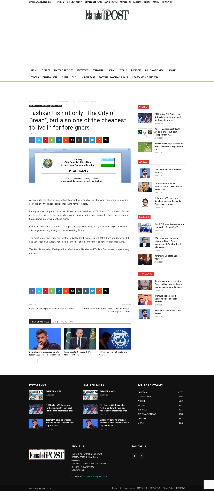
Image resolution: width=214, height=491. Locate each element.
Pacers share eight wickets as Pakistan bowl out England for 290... (168, 146)
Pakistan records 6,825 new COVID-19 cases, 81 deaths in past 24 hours (107, 310)
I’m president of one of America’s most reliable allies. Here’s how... (168, 186)
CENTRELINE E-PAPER (93, 2)
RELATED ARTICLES (40, 322)
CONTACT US (167, 2)
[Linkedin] (59, 140)
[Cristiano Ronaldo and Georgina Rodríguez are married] (145, 299)
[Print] (79, 140)
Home (34, 70)
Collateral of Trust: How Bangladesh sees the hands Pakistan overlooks (167, 201)
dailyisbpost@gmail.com (95, 476)
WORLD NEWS (56, 106)
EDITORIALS (99, 70)
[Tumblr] (86, 140)
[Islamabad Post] (107, 14)
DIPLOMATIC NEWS (155, 70)
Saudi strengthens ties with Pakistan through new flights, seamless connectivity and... (168, 284)
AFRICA (156, 2)
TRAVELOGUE (125, 2)
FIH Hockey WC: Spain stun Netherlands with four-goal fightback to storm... (167, 117)
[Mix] (99, 140)
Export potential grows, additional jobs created (51, 308)
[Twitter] (39, 140)
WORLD (123, 70)
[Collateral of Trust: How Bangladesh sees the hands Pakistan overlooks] (145, 202)
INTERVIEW (83, 70)
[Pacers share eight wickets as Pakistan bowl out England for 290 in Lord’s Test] (145, 147)
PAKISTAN (137, 2)
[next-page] (36, 360)
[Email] (72, 140)
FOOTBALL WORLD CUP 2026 (113, 77)
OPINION (60, 2)
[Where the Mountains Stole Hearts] (145, 314)
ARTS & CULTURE (111, 2)
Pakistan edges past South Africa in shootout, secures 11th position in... (167, 132)
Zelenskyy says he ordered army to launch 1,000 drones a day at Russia (60, 423)
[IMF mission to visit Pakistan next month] (115, 339)
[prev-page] (31, 360)
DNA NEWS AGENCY (74, 2)
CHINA (64, 77)
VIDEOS (35, 77)
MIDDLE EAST (88, 77)
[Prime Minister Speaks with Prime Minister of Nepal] (80, 339)
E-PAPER (46, 70)
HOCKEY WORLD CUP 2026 (145, 77)
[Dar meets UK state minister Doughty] (145, 259)
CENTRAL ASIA (50, 77)
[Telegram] (92, 140)
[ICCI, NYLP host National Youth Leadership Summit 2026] (145, 228)
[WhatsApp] (52, 140)
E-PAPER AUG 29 (53, 391)
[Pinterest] (45, 140)
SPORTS (172, 70)
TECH (74, 77)
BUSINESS (136, 70)
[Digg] (106, 140)
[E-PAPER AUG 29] (36, 395)
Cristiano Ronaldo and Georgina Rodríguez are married (165, 299)
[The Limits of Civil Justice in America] (145, 173)
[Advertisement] (107, 45)
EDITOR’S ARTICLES (63, 70)
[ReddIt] (66, 140)
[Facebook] (32, 140)
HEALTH (147, 2)
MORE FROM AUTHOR (63, 322)
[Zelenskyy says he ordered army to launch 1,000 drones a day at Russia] (45, 339)
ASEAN (112, 70)
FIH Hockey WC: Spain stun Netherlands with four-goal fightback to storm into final (59, 408)
